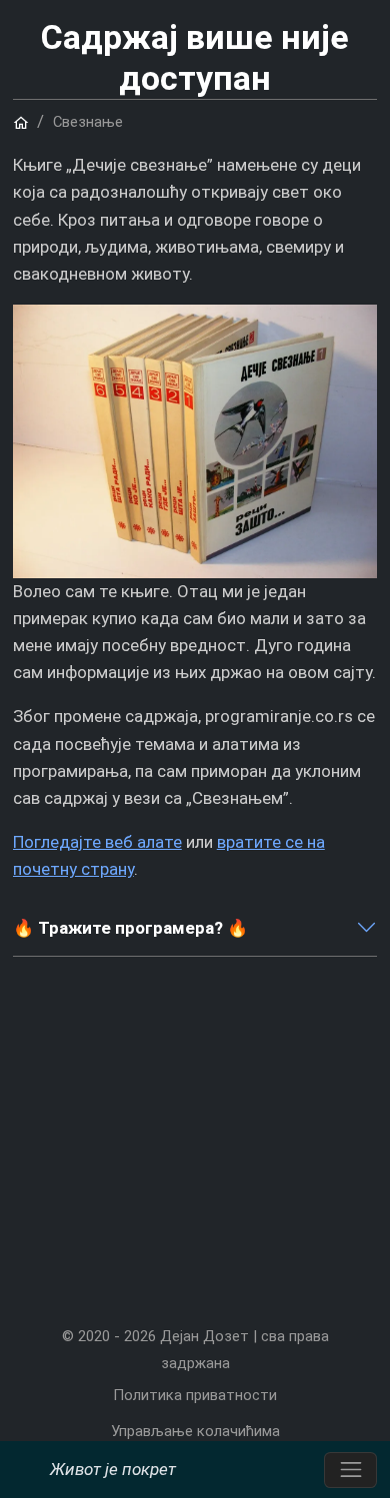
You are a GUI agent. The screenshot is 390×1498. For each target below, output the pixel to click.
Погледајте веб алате (97, 842)
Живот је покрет (113, 1469)
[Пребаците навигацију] (350, 1470)
